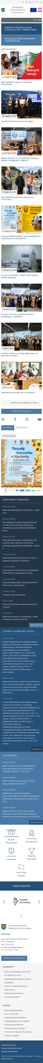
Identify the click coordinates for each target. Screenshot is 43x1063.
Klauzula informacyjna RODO (11, 1048)
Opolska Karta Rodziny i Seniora (18, 979)
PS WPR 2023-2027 (13, 975)
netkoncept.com (7, 1058)
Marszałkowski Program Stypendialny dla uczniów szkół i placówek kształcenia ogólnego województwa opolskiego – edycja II (21, 544)
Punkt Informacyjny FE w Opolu (18, 1032)
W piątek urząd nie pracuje (14, 595)
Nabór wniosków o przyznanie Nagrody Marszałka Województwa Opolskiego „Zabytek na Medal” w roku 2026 (19, 768)
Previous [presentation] (4, 902)
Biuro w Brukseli (11, 1014)
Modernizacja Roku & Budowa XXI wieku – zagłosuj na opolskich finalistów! (20, 559)
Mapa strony (10, 990)
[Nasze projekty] (33, 10)
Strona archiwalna (12, 997)
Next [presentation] (38, 902)
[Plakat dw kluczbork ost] (21, 466)
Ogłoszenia (36, 822)
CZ (34, 2)
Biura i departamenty (13, 1010)
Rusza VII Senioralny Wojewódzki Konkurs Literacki (20, 605)
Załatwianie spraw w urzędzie (17, 1021)
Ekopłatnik (9, 983)
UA (41, 2)
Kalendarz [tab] (7, 428)
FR (37, 2)
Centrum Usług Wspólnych (16, 986)
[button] (14, 419)
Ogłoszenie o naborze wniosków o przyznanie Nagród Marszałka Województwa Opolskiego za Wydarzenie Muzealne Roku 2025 (21, 797)
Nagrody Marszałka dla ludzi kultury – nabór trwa (21, 511)
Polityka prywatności (8, 1045)
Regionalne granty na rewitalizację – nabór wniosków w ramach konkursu (20, 618)
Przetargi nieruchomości (15, 1028)
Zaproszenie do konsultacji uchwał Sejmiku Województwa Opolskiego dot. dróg (21, 571)
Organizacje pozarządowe (15, 1018)
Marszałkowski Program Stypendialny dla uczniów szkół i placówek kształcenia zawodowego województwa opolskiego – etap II (20, 526)
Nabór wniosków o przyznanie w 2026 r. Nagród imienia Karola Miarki (19, 782)
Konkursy (37, 749)
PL (23, 2)
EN (27, 2)
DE (30, 2)
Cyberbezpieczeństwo (14, 993)
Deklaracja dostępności (9, 1051)
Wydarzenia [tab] (21, 428)
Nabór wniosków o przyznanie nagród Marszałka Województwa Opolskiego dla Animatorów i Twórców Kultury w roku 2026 (21, 814)
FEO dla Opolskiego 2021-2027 (17, 972)
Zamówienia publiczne (14, 1025)
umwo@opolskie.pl (15, 947)
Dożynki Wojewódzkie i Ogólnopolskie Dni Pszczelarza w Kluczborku (20, 583)
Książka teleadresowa (14, 958)
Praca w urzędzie (12, 1036)
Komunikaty (36, 625)
